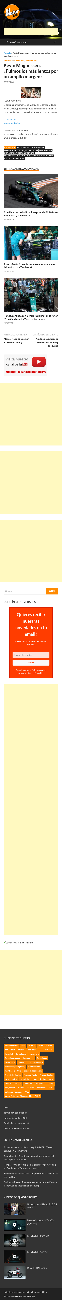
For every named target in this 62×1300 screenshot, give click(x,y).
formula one (34, 1054)
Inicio (6, 1107)
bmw (23, 1045)
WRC (37, 1096)
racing (7, 158)
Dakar (21, 1050)
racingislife (18, 158)
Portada (7, 53)
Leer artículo (10, 119)
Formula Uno (31, 61)
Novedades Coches (13, 1075)
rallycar (8, 1083)
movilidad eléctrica (13, 1071)
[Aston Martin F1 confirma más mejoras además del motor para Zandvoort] (31, 243)
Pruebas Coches (46, 1075)
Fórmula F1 (19, 61)
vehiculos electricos (13, 1092)
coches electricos (45, 1045)
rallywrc (30, 1087)
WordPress (21, 1296)
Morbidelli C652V (37, 1252)
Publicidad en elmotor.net (16, 1123)
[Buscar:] (31, 591)
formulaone (38, 147)
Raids (34, 1079)
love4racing (45, 150)
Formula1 (25, 147)
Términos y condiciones (15, 1112)
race (51, 156)
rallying (50, 1083)
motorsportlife (26, 153)
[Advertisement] (33, 31)
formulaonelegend (14, 150)
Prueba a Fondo (30, 1075)
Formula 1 (8, 61)
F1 (18, 147)
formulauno (31, 150)
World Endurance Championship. (18, 1096)
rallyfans (40, 1083)
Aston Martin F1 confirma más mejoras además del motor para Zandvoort (29, 265)
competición (10, 1050)
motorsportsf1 (39, 156)
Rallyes (18, 1083)
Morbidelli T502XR (38, 1236)
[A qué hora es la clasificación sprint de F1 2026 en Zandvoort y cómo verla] (31, 192)
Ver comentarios (12, 123)
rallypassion (10, 1087)
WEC (27, 1092)
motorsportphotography (17, 156)
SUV (51, 1087)
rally (51, 1079)
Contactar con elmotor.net (17, 1128)
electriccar (31, 1050)
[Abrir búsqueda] (55, 42)
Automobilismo (11, 1045)
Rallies (43, 1079)
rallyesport (28, 1083)
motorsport (10, 153)
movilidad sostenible (33, 1071)
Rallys (21, 1087)
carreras (31, 1045)
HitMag (31, 1296)
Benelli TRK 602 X (37, 1268)
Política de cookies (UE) (15, 1117)
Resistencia (41, 1087)
